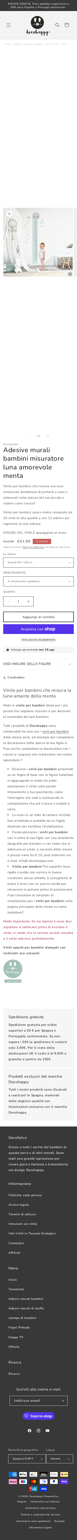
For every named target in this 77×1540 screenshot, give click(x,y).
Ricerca (14, 1374)
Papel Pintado (19, 1327)
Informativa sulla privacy (40, 1508)
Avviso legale (19, 1205)
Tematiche (16, 1289)
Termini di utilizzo (22, 1214)
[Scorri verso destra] (48, 436)
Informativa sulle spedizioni (33, 1521)
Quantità (9, 592)
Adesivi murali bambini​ (28, 44)
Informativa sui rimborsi (45, 1501)
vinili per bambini (55, 731)
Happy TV (16, 1337)
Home (7, 44)
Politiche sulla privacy (25, 1195)
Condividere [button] (16, 677)
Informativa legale (40, 1527)
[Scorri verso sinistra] (29, 436)
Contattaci (16, 1243)
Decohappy (36, 1496)
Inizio (13, 1280)
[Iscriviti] (62, 1401)
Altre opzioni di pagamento (39, 639)
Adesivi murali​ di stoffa (26, 1308)
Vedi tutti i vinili (56, 44)
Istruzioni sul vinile (23, 1224)
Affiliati (14, 1253)
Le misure (9, 554)
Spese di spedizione (33, 547)
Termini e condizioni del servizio (40, 1514)
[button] (8, 25)
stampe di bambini (22, 1318)
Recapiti (60, 1521)
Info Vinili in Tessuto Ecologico (32, 1233)
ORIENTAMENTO (14, 573)
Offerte (14, 1347)
